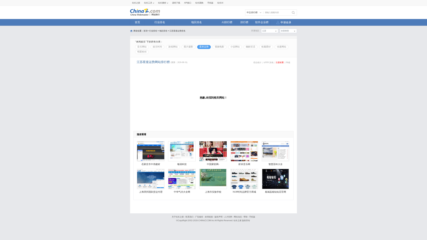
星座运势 (204, 47)
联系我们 (189, 217)
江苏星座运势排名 (177, 31)
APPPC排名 (268, 62)
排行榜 (244, 22)
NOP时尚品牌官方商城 (244, 192)
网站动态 (238, 217)
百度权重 (280, 62)
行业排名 (159, 22)
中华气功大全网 (182, 192)
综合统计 (257, 62)
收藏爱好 (266, 47)
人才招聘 (228, 217)
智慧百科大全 (276, 164)
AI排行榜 (227, 22)
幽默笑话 (250, 47)
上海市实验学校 (213, 192)
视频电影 (219, 47)
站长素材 (162, 3)
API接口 (187, 3)
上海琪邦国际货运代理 (150, 192)
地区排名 (196, 22)
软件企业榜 (262, 22)
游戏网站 (173, 47)
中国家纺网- (213, 164)
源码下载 (176, 3)
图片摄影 (188, 47)
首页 (137, 22)
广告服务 (199, 217)
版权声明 (219, 217)
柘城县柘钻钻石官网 (275, 192)
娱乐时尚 (157, 47)
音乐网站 (142, 47)
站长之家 (136, 3)
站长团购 (199, 3)
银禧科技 (182, 164)
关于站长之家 (178, 217)
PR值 (288, 62)
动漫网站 (281, 47)
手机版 (252, 217)
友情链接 (209, 217)
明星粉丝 (142, 51)
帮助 (246, 217)
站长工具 (148, 3)
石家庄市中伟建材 (150, 164)
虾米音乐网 (244, 164)
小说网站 (235, 47)
